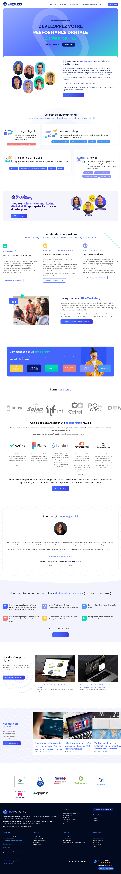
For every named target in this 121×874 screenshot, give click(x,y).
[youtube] (72, 861)
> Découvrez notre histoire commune (60, 556)
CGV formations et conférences (26, 861)
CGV (16, 861)
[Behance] (85, 861)
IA (43, 751)
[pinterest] (78, 861)
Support (10, 863)
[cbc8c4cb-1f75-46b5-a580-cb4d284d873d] (80, 776)
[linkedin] (82, 861)
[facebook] (66, 861)
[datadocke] (101, 776)
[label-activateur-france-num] (20, 790)
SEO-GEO (47, 751)
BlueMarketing (104, 860)
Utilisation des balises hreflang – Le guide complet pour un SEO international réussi (81, 746)
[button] (49, 565)
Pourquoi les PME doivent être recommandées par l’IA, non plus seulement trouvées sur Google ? (50, 746)
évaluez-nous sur (105, 868)
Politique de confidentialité (41, 861)
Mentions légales (53, 861)
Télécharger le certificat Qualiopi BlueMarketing (17, 826)
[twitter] (69, 861)
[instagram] (75, 861)
